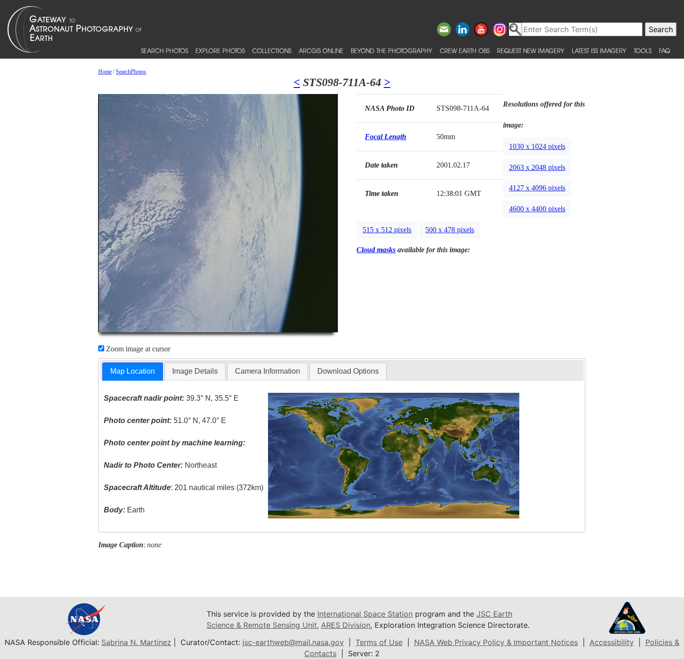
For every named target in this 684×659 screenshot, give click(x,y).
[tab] (132, 372)
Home (105, 71)
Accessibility (612, 642)
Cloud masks (376, 250)
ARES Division (345, 625)
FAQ (664, 50)
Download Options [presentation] (348, 371)
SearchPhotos (131, 71)
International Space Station (365, 614)
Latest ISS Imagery (599, 50)
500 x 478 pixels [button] (449, 230)
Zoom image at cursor (137, 349)
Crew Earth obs (465, 50)
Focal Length (385, 137)
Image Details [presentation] (195, 371)
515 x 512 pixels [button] (386, 230)
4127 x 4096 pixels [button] (537, 188)
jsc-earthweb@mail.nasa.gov (293, 642)
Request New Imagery (530, 50)
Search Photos (164, 50)
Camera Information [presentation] (267, 371)
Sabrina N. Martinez (136, 642)
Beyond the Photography (391, 50)
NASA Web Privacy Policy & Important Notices (496, 642)
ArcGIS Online (321, 50)
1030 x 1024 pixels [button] (537, 146)
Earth (124, 510)
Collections (271, 50)
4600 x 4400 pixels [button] (537, 209)
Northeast (160, 465)
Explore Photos (220, 50)
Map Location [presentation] (132, 371)
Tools (642, 50)
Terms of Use (378, 642)
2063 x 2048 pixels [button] (537, 167)
